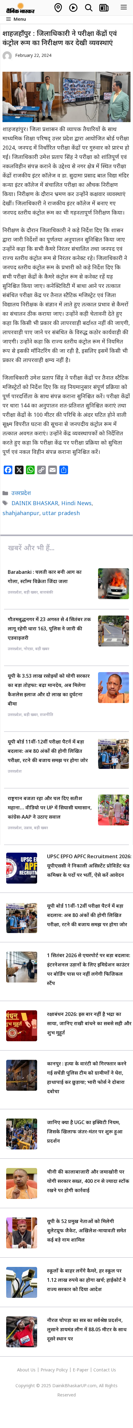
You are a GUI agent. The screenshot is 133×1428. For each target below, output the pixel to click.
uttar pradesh (61, 513)
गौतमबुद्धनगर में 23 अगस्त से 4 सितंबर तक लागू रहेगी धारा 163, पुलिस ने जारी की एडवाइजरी (49, 629)
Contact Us (104, 1370)
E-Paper (80, 1370)
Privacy (48, 1370)
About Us (27, 1370)
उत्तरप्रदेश (21, 493)
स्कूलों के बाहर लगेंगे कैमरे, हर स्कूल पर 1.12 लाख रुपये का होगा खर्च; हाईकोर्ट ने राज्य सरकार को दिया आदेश (86, 1280)
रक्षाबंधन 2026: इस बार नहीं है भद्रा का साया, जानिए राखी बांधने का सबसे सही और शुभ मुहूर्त (89, 1024)
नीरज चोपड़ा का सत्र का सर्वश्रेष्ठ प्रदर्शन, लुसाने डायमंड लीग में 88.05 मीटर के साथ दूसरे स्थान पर (87, 1330)
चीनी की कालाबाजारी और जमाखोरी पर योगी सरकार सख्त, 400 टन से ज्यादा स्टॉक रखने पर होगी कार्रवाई (88, 1181)
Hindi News (76, 503)
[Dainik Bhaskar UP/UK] (20, 8)
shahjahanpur (20, 513)
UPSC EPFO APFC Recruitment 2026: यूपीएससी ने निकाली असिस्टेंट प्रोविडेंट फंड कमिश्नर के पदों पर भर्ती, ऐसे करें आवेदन (89, 866)
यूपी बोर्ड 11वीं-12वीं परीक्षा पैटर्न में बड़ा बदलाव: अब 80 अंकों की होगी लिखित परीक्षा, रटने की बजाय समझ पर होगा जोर (48, 751)
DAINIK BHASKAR (34, 503)
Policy (62, 1370)
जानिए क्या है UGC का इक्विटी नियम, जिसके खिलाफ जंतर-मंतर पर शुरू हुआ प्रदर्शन (84, 1132)
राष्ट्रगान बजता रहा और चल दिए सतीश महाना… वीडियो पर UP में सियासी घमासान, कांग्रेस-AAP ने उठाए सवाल (50, 808)
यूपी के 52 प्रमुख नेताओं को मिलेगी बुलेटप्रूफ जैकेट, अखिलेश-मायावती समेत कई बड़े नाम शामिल (86, 1231)
